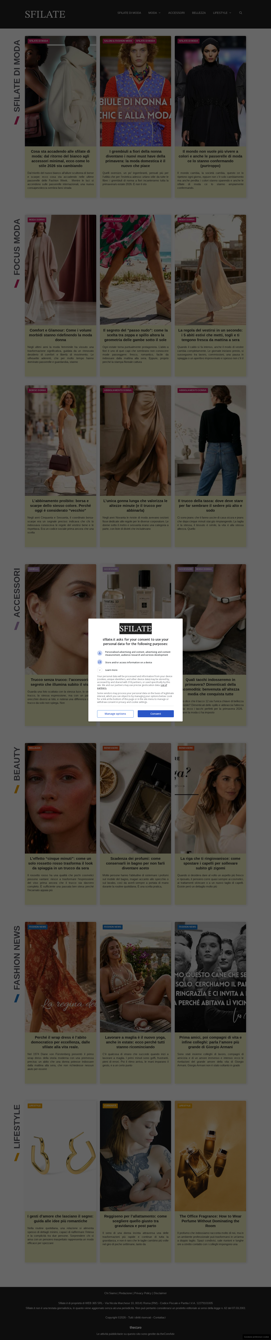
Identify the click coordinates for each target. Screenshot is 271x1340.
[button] (135, 670)
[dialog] (135, 670)
